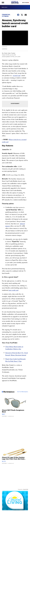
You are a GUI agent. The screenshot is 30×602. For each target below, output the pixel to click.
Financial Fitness (6, 15)
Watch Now (25, 2)
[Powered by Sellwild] (25, 489)
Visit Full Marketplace (22, 391)
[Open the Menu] (2, 2)
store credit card (13, 290)
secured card (16, 75)
